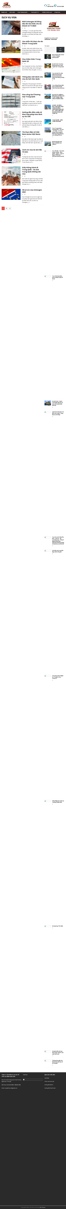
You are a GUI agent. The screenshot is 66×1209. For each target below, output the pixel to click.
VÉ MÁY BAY (57, 12)
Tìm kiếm (47, 46)
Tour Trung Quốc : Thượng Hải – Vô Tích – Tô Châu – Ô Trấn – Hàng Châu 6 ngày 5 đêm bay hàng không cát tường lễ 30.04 (58, 131)
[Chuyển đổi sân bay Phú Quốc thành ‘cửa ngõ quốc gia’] (48, 1054)
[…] (28, 36)
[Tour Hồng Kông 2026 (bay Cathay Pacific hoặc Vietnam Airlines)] (48, 88)
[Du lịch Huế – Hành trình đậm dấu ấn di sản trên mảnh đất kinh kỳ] (48, 404)
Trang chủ (4, 12)
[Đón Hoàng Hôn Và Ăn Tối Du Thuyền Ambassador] (48, 58)
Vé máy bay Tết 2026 (57, 926)
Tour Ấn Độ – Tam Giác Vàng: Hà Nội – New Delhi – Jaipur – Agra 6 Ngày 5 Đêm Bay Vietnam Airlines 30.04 (58, 153)
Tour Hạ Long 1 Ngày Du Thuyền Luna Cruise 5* (57, 677)
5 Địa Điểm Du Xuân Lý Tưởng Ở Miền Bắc (58, 801)
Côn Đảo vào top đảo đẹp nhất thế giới (57, 551)
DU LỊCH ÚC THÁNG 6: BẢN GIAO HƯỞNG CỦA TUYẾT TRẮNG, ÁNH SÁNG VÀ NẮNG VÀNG (58, 96)
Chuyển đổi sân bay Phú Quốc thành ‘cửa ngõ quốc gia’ (57, 1052)
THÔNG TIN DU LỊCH (47, 12)
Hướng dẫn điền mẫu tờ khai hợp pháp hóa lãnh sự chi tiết (32, 114)
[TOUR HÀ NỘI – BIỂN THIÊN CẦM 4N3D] (48, 123)
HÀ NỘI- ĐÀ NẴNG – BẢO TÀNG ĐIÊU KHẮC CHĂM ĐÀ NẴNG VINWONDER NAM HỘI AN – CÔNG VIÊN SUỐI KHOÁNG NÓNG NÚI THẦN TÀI (58, 109)
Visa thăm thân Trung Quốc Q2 (31, 60)
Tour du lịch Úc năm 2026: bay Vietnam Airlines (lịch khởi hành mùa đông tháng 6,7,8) (58, 75)
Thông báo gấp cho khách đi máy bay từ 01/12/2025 (57, 1062)
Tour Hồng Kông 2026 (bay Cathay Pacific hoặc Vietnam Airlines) (58, 86)
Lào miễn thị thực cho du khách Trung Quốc (32, 42)
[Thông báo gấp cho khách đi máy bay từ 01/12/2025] (48, 1063)
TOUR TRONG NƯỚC (22, 12)
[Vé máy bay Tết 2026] (48, 1046)
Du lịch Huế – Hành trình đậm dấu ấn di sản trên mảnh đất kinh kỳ (57, 403)
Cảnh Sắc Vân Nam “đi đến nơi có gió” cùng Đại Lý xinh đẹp (58, 413)
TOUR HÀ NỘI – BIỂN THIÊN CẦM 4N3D (57, 120)
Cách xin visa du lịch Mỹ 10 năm (32, 151)
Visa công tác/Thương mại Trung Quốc (31, 95)
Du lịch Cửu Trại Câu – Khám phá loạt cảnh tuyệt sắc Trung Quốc (58, 65)
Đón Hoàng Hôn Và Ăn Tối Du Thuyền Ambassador (58, 56)
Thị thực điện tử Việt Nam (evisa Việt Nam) (31, 133)
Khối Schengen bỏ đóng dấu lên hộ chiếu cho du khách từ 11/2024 (32, 23)
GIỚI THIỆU (12, 12)
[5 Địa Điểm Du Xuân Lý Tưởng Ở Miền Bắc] (48, 921)
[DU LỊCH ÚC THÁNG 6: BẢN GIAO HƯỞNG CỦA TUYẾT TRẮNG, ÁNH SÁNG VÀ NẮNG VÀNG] (48, 98)
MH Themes (42, 1207)
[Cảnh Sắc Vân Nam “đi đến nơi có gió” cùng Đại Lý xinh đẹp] (48, 532)
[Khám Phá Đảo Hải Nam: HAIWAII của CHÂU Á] (48, 145)
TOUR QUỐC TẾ (34, 12)
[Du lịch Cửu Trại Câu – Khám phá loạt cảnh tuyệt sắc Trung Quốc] (48, 67)
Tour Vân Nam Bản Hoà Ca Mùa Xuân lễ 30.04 (57, 277)
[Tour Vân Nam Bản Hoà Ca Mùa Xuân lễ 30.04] (48, 396)
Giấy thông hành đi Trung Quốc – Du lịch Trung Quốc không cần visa (31, 170)
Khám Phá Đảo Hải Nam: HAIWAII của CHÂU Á (57, 143)
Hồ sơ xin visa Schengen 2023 (32, 191)
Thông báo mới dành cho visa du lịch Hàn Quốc (32, 78)
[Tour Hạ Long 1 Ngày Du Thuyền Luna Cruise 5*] (48, 796)
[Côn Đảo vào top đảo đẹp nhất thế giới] (48, 670)
